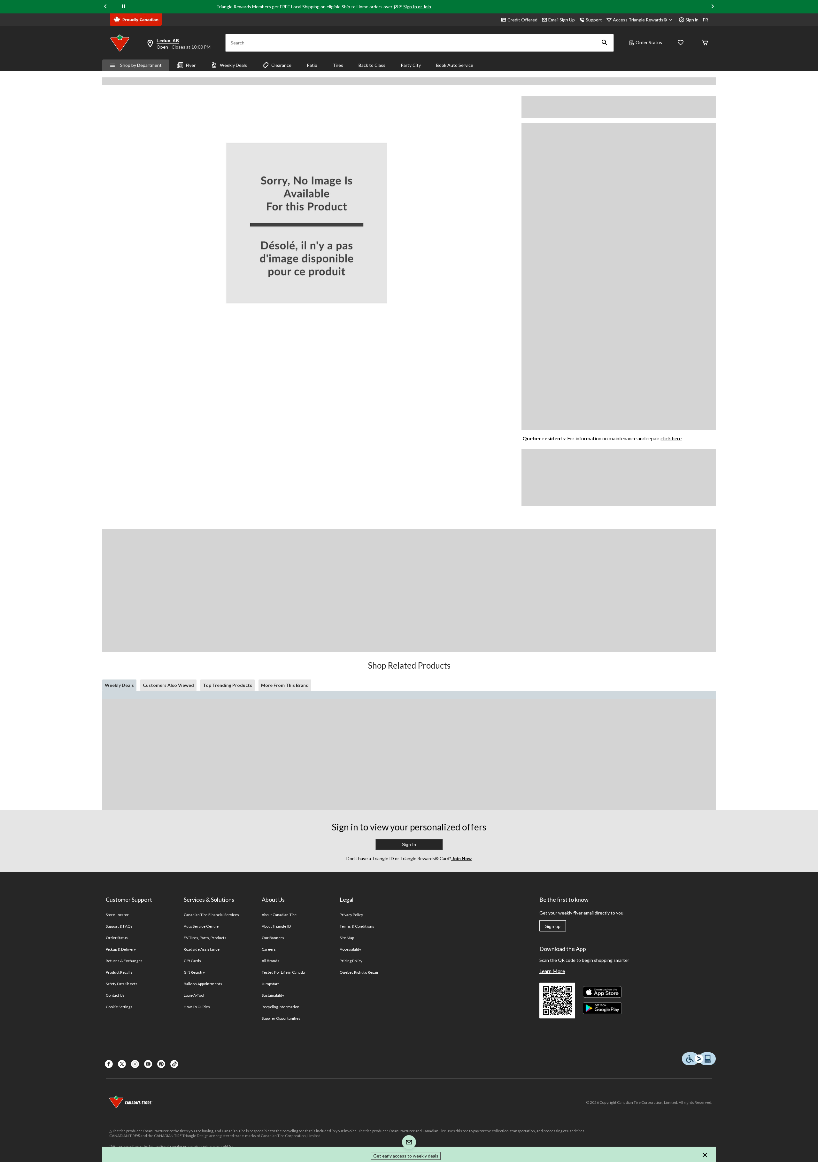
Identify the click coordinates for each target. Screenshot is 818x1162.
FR (705, 19)
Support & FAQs (119, 926)
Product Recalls (119, 972)
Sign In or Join (417, 6)
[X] (122, 1064)
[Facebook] (109, 1064)
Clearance (281, 65)
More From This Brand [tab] (285, 685)
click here (671, 438)
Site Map (347, 937)
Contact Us (115, 995)
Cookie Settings (119, 1006)
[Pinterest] (161, 1064)
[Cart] (705, 43)
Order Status (649, 42)
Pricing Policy (351, 960)
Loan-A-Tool (194, 995)
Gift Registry (194, 972)
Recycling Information (280, 1006)
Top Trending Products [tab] (227, 685)
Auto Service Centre (201, 926)
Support (594, 19)
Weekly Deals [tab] (119, 685)
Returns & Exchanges (124, 960)
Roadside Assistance (202, 949)
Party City (411, 65)
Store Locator (117, 914)
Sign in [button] (691, 19)
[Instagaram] (135, 1064)
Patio (312, 65)
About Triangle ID (276, 926)
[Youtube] (148, 1064)
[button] (604, 43)
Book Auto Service (454, 65)
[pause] (123, 7)
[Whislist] (680, 43)
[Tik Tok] (174, 1064)
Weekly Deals (233, 65)
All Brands (270, 960)
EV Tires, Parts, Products (205, 937)
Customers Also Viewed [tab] (168, 685)
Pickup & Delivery (121, 949)
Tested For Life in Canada (283, 972)
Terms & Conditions (357, 926)
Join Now (461, 858)
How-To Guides (197, 1006)
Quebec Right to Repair (359, 972)
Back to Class (372, 65)
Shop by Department (141, 65)
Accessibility (350, 949)
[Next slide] (712, 7)
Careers (269, 949)
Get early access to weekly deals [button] (405, 1155)
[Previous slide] (105, 7)
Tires (338, 65)
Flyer (191, 65)
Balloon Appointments (203, 983)
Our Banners (273, 937)
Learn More (552, 971)
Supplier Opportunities (281, 1018)
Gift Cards (192, 960)
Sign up (552, 926)
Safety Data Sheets (121, 983)
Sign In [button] (409, 844)
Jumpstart (270, 983)
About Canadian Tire (279, 914)
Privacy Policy (351, 914)
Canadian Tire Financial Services (211, 914)
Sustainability (273, 995)
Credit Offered (522, 19)
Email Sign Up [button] (561, 19)
